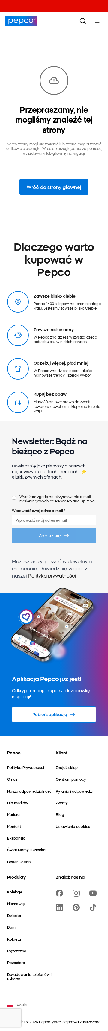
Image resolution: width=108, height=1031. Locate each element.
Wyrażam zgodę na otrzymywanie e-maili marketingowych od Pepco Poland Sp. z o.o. (57, 498)
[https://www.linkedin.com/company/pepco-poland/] (60, 907)
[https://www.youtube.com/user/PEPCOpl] (94, 893)
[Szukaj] (83, 21)
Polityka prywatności (52, 575)
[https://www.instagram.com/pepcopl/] (77, 893)
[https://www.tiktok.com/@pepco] (94, 907)
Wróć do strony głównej (54, 187)
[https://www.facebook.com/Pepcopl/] (60, 893)
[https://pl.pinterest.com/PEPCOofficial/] (77, 907)
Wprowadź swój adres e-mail (38, 510)
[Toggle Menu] (97, 21)
